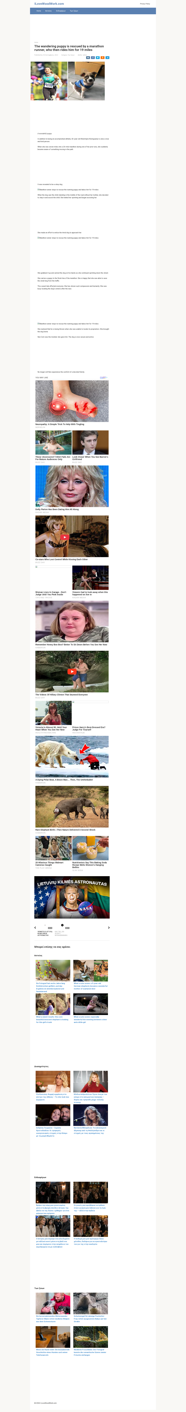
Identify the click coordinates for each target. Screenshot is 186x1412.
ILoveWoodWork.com (49, 4)
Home (38, 11)
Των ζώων (74, 11)
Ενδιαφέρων (61, 11)
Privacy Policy (145, 4)
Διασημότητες (41, 1066)
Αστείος (48, 11)
